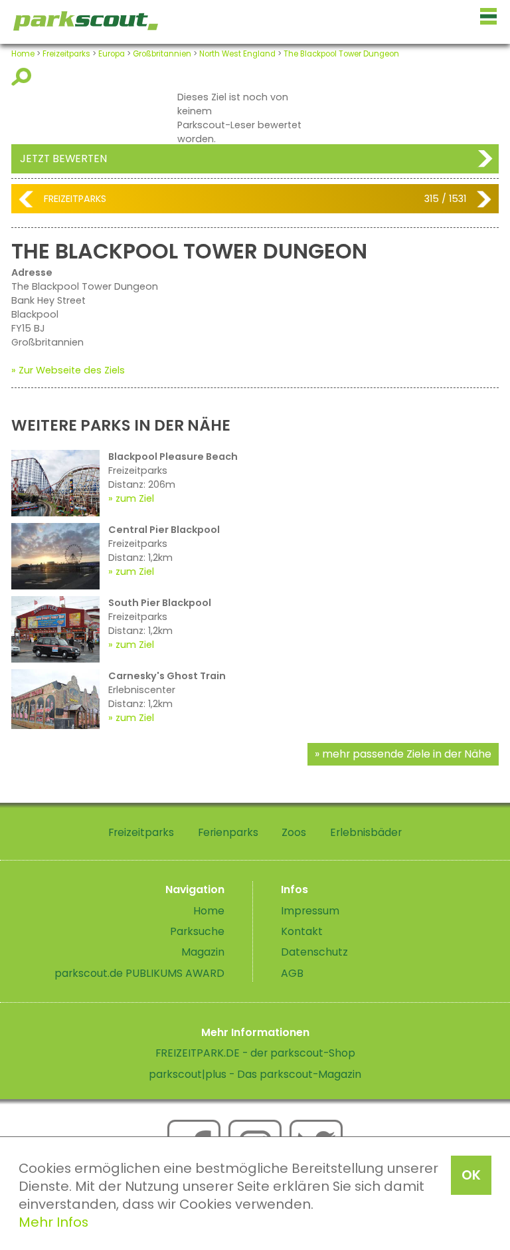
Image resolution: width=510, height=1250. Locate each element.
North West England (237, 54)
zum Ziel (135, 498)
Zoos (294, 832)
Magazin (202, 952)
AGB (292, 973)
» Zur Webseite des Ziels (68, 370)
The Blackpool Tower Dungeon (341, 54)
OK (471, 1175)
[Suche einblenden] (23, 77)
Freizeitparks (66, 54)
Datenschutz (314, 952)
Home (23, 54)
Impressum (310, 910)
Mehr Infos (53, 1222)
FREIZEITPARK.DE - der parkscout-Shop (255, 1053)
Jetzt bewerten (63, 158)
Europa (111, 54)
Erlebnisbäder (366, 832)
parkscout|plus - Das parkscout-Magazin (255, 1074)
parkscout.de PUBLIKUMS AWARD (139, 973)
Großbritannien (162, 54)
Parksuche (197, 931)
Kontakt (302, 931)
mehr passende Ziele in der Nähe (406, 754)
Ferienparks (228, 832)
